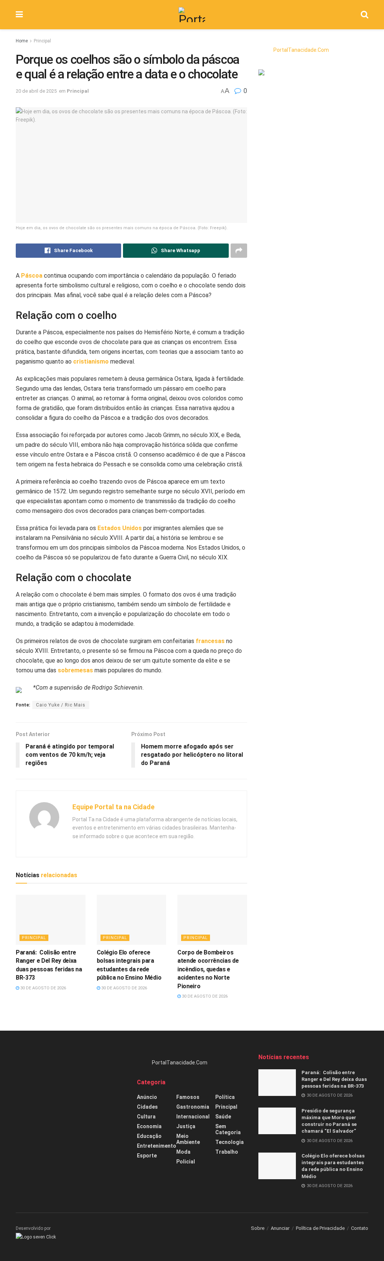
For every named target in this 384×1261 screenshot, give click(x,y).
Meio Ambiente (188, 1139)
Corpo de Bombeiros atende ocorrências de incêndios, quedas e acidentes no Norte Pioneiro (207, 969)
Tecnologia (229, 1142)
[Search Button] (364, 14)
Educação (149, 1136)
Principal (42, 41)
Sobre (257, 1228)
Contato (359, 1228)
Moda (183, 1152)
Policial (185, 1162)
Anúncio (147, 1097)
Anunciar (280, 1228)
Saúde (223, 1117)
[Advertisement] (71, 1100)
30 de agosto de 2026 (42, 988)
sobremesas (75, 670)
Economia (149, 1126)
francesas (210, 641)
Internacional (193, 1117)
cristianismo (91, 361)
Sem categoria (228, 1129)
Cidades (147, 1107)
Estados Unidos (120, 528)
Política (225, 1097)
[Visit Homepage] (191, 14)
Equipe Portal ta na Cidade (113, 807)
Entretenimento (156, 1146)
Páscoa (31, 275)
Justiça (185, 1126)
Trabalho (226, 1152)
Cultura (146, 1117)
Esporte (147, 1156)
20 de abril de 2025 (36, 91)
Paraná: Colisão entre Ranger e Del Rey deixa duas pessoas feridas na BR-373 (334, 1079)
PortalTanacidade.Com (301, 50)
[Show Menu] (19, 14)
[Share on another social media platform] (239, 250)
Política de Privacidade (320, 1228)
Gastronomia (192, 1107)
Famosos (188, 1097)
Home (22, 41)
